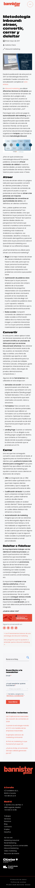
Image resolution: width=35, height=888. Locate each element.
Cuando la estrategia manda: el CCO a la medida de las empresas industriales (17, 728)
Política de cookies (18, 882)
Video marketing (10, 851)
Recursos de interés (11, 853)
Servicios (7, 819)
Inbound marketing (12, 49)
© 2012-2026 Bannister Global (19, 885)
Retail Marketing (10, 843)
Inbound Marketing (11, 848)
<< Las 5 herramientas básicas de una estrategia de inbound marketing (17, 634)
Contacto (8, 827)
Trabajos (7, 816)
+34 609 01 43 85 (10, 810)
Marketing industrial (11, 840)
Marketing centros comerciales (16, 845)
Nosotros (7, 821)
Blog (5, 824)
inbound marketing (12, 88)
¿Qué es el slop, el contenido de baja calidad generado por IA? (17, 750)
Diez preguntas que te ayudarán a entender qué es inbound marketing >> (17, 642)
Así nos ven (8, 838)
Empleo (7, 829)
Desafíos (7, 832)
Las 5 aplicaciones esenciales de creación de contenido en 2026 (17, 719)
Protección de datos (18, 879)
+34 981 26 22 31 (10, 796)
